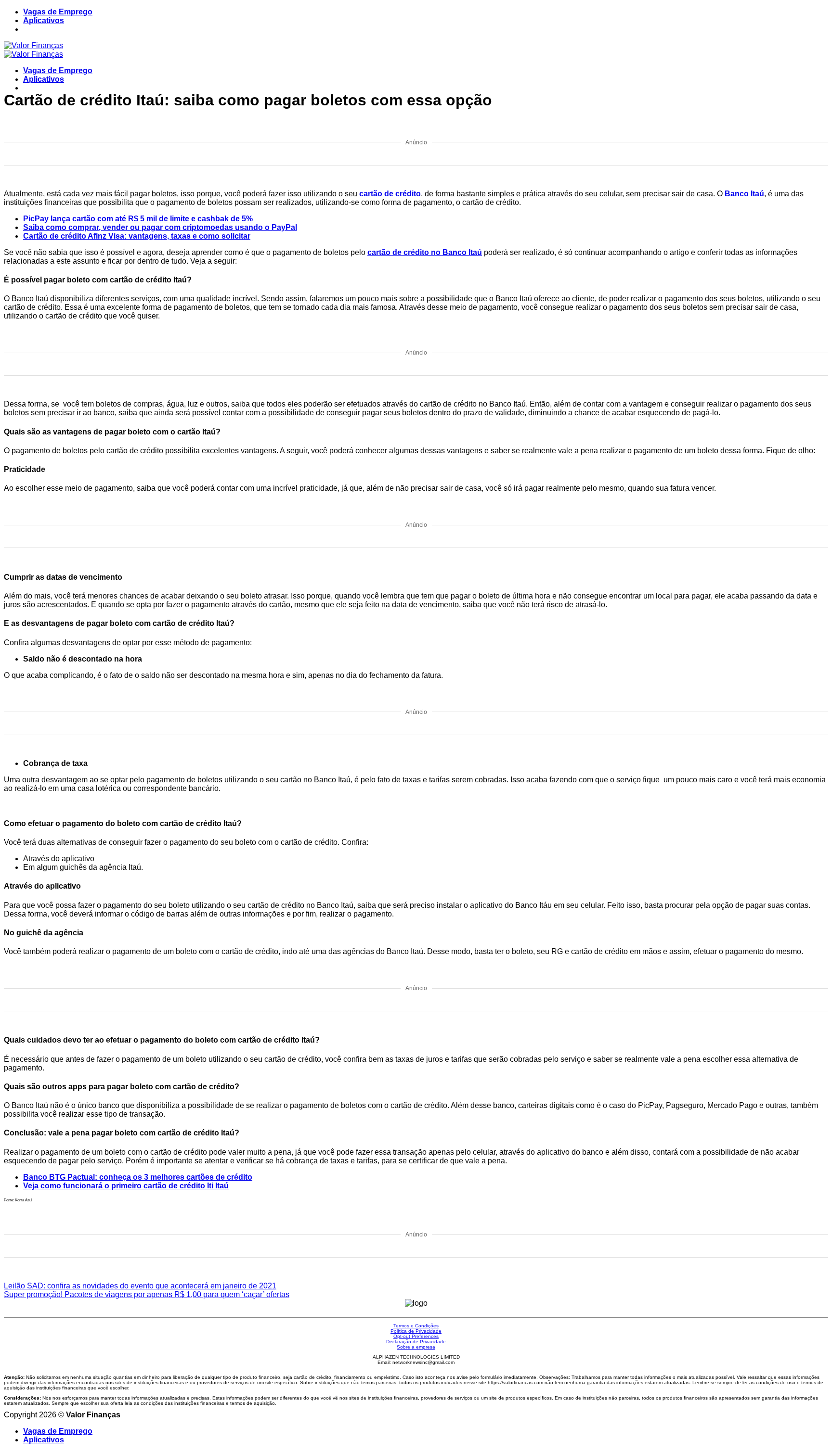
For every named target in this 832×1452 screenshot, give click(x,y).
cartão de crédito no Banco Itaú (424, 252)
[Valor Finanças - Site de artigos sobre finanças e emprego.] (33, 49)
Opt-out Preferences (416, 1336)
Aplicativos (43, 20)
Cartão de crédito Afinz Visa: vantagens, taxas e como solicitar (136, 236)
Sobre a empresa (416, 1347)
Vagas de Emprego (57, 12)
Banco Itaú (744, 194)
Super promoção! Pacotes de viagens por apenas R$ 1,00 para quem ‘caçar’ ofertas (146, 1294)
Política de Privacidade (416, 1331)
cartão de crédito (390, 194)
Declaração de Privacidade (416, 1341)
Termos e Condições (416, 1325)
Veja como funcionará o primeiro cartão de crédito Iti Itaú (126, 1186)
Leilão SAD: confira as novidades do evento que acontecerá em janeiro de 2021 (140, 1286)
